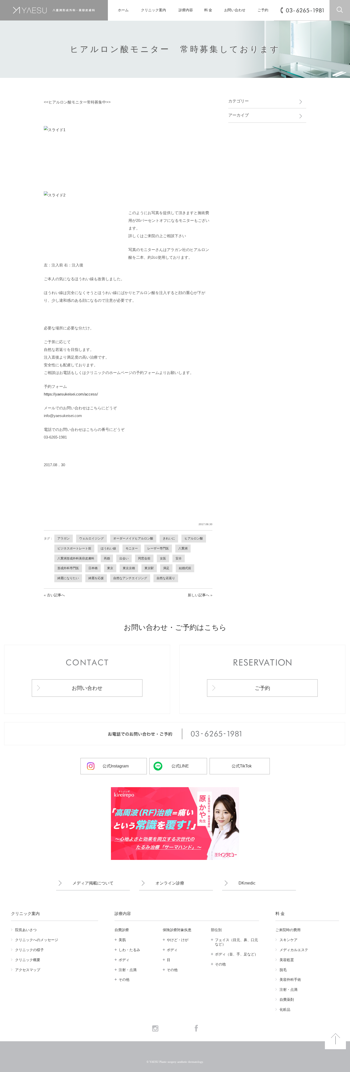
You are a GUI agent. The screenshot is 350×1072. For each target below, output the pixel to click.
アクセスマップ (27, 970)
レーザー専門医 (158, 548)
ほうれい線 (108, 548)
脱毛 (283, 970)
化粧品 (285, 1009)
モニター (132, 548)
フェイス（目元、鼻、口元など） (236, 942)
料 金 (208, 10)
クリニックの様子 (29, 950)
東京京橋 (129, 568)
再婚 (107, 558)
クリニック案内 (153, 10)
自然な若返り (166, 578)
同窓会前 (144, 558)
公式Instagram (115, 766)
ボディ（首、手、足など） (236, 954)
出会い (124, 558)
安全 (179, 558)
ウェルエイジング (91, 538)
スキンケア (288, 940)
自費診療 (122, 930)
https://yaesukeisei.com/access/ (71, 394)
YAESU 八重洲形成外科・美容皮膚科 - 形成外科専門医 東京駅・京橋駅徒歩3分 (54, 10)
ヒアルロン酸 (193, 538)
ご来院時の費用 (288, 930)
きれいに (169, 538)
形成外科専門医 (68, 568)
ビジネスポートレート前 (74, 548)
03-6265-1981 (305, 10)
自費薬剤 (287, 999)
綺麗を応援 (96, 578)
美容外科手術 (290, 979)
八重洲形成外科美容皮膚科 (75, 558)
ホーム (123, 10)
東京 (110, 568)
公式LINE (180, 766)
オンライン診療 (170, 883)
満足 (166, 568)
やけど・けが (177, 940)
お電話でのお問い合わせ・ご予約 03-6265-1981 (174, 733)
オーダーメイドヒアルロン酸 (133, 538)
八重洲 (183, 548)
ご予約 (263, 10)
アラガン (63, 538)
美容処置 (287, 960)
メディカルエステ (294, 950)
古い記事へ (56, 595)
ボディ (124, 960)
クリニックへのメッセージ (36, 940)
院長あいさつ (26, 930)
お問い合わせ (234, 10)
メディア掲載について (93, 883)
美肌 (122, 940)
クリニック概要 (27, 960)
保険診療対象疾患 (177, 930)
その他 (124, 979)
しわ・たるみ (129, 950)
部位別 (216, 930)
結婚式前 (185, 568)
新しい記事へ (198, 595)
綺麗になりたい (68, 578)
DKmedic (247, 883)
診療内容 (186, 10)
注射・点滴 (128, 970)
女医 (163, 558)
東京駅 (149, 568)
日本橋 (93, 568)
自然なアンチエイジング (130, 578)
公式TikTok (242, 766)
